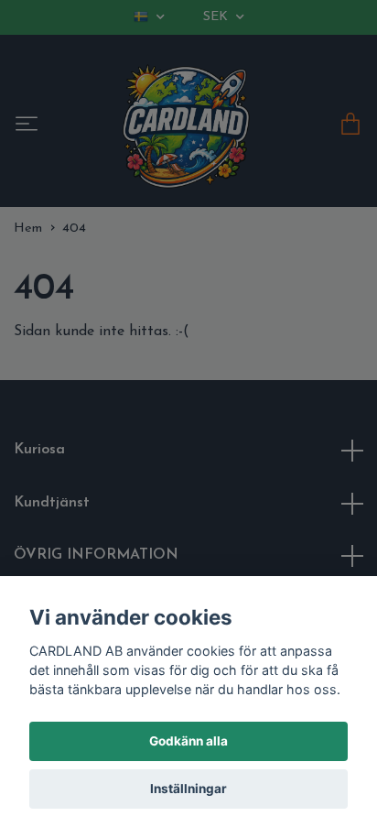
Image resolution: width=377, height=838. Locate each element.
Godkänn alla (188, 741)
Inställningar (188, 788)
